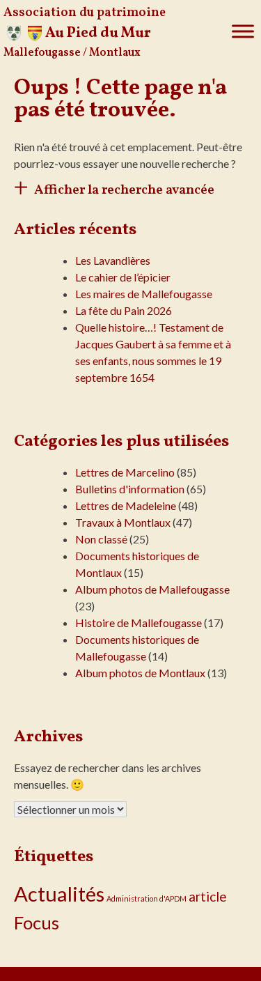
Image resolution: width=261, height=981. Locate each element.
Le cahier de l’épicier (123, 277)
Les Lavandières (112, 260)
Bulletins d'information (129, 488)
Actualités (59, 893)
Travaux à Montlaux (123, 522)
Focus (36, 922)
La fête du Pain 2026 (123, 310)
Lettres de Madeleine (125, 505)
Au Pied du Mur (98, 33)
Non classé (101, 539)
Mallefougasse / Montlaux (72, 53)
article (208, 896)
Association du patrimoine (84, 13)
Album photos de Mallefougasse (152, 589)
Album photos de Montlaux (140, 672)
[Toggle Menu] (243, 31)
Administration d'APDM (146, 898)
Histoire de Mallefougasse (138, 622)
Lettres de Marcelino (125, 472)
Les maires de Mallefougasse (143, 293)
